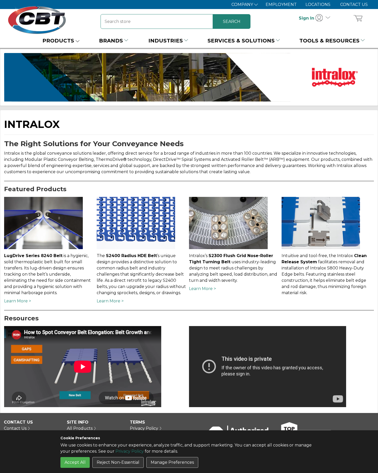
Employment (281, 4)
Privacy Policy (129, 451)
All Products (80, 428)
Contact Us (354, 4)
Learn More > (17, 301)
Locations (317, 4)
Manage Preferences (172, 462)
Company (242, 4)
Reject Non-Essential (118, 462)
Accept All (75, 462)
